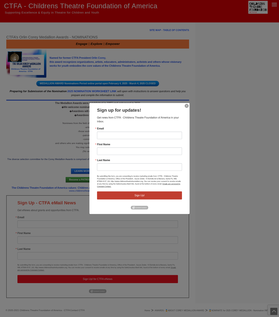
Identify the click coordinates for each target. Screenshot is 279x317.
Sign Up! (139, 195)
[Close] (187, 106)
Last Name (103, 160)
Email (100, 128)
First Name (103, 144)
